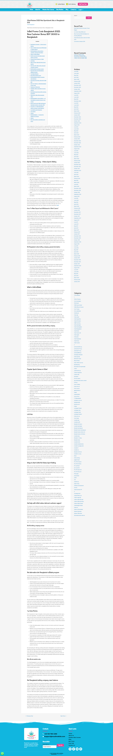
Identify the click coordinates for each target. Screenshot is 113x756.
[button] (83, 4)
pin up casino (77, 467)
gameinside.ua (77, 390)
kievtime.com (77, 404)
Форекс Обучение (78, 513)
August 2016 (76, 243)
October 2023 (77, 121)
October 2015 (77, 263)
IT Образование (77, 398)
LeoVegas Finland (77, 408)
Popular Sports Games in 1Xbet (37, 59)
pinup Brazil (76, 475)
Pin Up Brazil (77, 465)
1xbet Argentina (77, 319)
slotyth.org (76, 481)
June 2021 (76, 172)
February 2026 (77, 81)
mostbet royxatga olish (79, 445)
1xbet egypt (76, 334)
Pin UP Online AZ (77, 471)
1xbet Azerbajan (77, 325)
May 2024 (76, 107)
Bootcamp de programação (79, 366)
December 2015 (77, 259)
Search (75, 15)
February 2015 (77, 279)
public (75, 477)
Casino (32, 113)
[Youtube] (77, 749)
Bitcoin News (77, 360)
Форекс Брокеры (77, 511)
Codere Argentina (78, 372)
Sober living (76, 483)
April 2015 (76, 275)
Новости (76, 507)
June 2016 (76, 247)
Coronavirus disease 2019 (79, 41)
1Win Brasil (76, 303)
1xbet (58, 205)
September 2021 (77, 170)
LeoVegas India (77, 410)
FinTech (75, 382)
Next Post (63, 716)
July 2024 (76, 103)
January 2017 (77, 234)
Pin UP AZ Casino (77, 461)
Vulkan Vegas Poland (78, 503)
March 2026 (76, 79)
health (75, 392)
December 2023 (77, 117)
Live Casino (33, 111)
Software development (79, 485)
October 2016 (77, 240)
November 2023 (77, 119)
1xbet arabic (76, 317)
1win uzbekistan (77, 311)
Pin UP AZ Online (77, 463)
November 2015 (77, 261)
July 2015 (76, 269)
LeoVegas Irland (77, 412)
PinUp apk (76, 473)
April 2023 (76, 132)
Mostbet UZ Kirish (78, 451)
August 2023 (77, 124)
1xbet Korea (76, 340)
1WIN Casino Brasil (78, 305)
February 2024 (77, 113)
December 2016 (77, 236)
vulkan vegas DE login (78, 499)
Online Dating (77, 457)
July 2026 (76, 71)
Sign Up (60, 745)
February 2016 (77, 255)
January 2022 (77, 162)
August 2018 (76, 196)
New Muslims (59, 9)
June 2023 (76, 128)
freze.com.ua (77, 386)
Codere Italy (76, 374)
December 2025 (77, 85)
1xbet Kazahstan (77, 338)
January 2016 (77, 257)
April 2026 (76, 77)
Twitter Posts (77, 57)
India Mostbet (77, 394)
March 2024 (76, 111)
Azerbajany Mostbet (78, 354)
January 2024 (77, 115)
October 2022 (77, 144)
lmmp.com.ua (77, 416)
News (75, 455)
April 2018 (76, 204)
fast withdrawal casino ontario (80, 380)
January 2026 (77, 83)
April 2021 (76, 174)
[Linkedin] (80, 749)
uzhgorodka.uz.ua (78, 495)
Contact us (73, 9)
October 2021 (77, 168)
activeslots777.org (78, 348)
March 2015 (76, 277)
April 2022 (76, 156)
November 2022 (77, 142)
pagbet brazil (77, 459)
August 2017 (76, 220)
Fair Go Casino (77, 378)
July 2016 (76, 245)
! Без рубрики (77, 295)
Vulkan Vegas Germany (79, 501)
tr (74, 491)
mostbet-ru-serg (77, 453)
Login (80, 9)
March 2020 (76, 182)
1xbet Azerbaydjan (78, 326)
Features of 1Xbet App (35, 87)
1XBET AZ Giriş (77, 323)
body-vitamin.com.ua (78, 362)
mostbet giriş (77, 436)
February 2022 (77, 160)
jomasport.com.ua (78, 400)
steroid (75, 487)
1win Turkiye (76, 309)
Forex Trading (77, 384)
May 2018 (76, 202)
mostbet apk (76, 420)
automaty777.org (77, 350)
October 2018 (77, 192)
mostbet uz (76, 449)
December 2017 (77, 212)
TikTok (75, 54)
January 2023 (77, 138)
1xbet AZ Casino (77, 321)
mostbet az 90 (77, 422)
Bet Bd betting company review (37, 69)
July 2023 (76, 126)
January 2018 (77, 210)
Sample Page (81, 54)
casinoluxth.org (77, 370)
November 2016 (77, 238)
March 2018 (76, 206)
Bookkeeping (77, 364)
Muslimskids (59, 754)
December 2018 (77, 188)
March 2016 (76, 253)
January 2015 (77, 281)
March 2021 (76, 176)
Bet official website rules (36, 75)
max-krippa (76, 418)
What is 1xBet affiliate (35, 54)
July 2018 (76, 198)
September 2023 (77, 122)
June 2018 (76, 200)
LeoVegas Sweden (78, 414)
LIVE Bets (33, 60)
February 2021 (77, 178)
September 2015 (77, 265)
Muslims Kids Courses (48, 9)
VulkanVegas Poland (78, 505)
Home (31, 9)
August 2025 (76, 93)
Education (76, 376)
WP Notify (76, 55)
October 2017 (77, 216)
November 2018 (77, 190)
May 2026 (76, 75)
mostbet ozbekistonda (78, 444)
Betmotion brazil (77, 358)
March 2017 (76, 230)
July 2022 (76, 150)
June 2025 (76, 97)
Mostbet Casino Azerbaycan (80, 430)
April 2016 (76, 251)
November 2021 (77, 166)
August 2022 (76, 148)
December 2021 (77, 164)
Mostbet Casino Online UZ (79, 432)
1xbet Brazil (76, 330)
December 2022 (77, 140)
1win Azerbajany (77, 301)
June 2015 (76, 271)
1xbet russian (77, 342)
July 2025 (76, 95)
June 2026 (76, 73)
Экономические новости (79, 515)
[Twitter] (73, 749)
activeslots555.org (78, 346)
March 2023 (76, 134)
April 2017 (76, 228)
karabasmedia (77, 402)
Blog (67, 9)
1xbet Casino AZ (77, 332)
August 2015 (76, 267)
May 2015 (76, 273)
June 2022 (76, 152)
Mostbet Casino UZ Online (79, 434)
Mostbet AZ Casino (78, 424)
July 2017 (76, 222)
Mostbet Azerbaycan (78, 428)
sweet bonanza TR (78, 489)
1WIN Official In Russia (78, 307)
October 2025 (77, 89)
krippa (75, 406)
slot (75, 479)
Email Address (46, 744)
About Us (37, 9)
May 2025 (76, 99)
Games (32, 118)
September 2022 (77, 146)
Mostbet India (77, 440)
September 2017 (77, 218)
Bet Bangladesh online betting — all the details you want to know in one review (38, 100)
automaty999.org (77, 352)
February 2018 (77, 208)
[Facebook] (70, 749)
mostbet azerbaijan (78, 426)
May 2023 (76, 130)
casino (75, 368)
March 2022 (76, 158)
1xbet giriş (76, 336)
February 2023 (77, 136)
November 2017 (77, 214)
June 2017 (76, 224)
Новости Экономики (78, 509)
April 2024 (76, 109)
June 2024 (76, 105)
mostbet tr (76, 447)
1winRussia (76, 313)
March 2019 (76, 186)
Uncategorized (77, 493)
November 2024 (77, 101)
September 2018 (77, 194)
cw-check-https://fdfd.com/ (79, 31)
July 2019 (76, 184)
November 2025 (77, 87)
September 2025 (77, 91)
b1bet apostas (77, 356)
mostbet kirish (77, 442)
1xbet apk (76, 315)
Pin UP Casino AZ (77, 469)
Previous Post (29, 716)
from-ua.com (77, 388)
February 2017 (77, 232)
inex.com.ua (76, 396)
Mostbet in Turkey (78, 438)
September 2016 (77, 241)
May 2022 (76, 154)
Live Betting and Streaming (36, 109)
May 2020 (76, 180)
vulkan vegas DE (77, 497)
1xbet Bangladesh (30, 24)
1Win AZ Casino (77, 299)
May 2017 (76, 226)
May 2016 (76, 249)
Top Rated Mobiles (34, 73)
